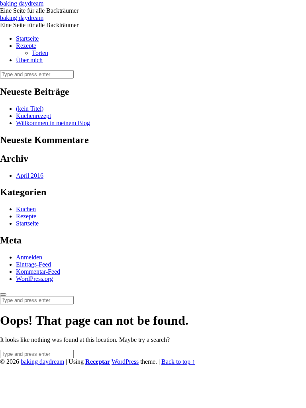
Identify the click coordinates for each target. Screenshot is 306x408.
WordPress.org (34, 278)
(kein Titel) (29, 108)
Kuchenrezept (33, 115)
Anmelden (29, 257)
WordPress (125, 361)
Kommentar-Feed (38, 271)
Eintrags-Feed (33, 264)
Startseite (27, 38)
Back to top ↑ (178, 361)
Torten (40, 52)
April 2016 (29, 175)
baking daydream (42, 361)
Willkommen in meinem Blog (53, 123)
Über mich (29, 60)
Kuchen (26, 209)
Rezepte (26, 45)
